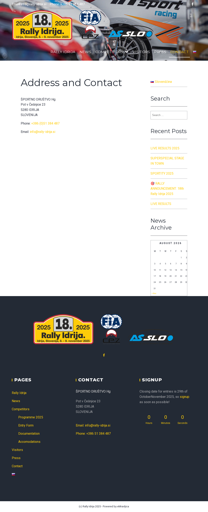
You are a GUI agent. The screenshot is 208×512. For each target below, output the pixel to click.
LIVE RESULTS (161, 204)
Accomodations (29, 442)
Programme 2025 (30, 417)
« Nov (154, 293)
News (85, 52)
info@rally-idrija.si (42, 132)
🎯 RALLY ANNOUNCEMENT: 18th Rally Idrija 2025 (167, 189)
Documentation (29, 433)
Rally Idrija (63, 52)
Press (160, 52)
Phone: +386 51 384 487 (67, 4)
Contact (179, 52)
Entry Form (26, 425)
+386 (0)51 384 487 (45, 123)
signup (184, 397)
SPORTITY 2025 (162, 173)
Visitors (141, 52)
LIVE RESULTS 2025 (165, 148)
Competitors (109, 52)
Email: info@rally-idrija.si (29, 4)
